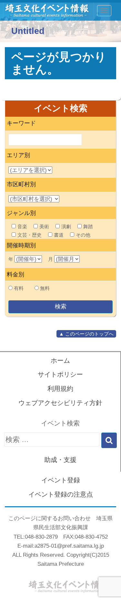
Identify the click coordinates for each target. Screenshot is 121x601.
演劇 (66, 226)
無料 (45, 288)
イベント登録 (60, 480)
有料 (19, 288)
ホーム (60, 360)
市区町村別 (21, 184)
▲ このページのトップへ (86, 334)
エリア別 (18, 155)
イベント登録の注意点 (60, 494)
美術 (44, 226)
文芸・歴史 (29, 235)
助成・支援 (60, 459)
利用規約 (60, 388)
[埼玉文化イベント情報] (44, 11)
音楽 (22, 226)
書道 (59, 235)
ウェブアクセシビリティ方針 (60, 402)
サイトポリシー (60, 374)
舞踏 (88, 226)
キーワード (21, 123)
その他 (83, 235)
